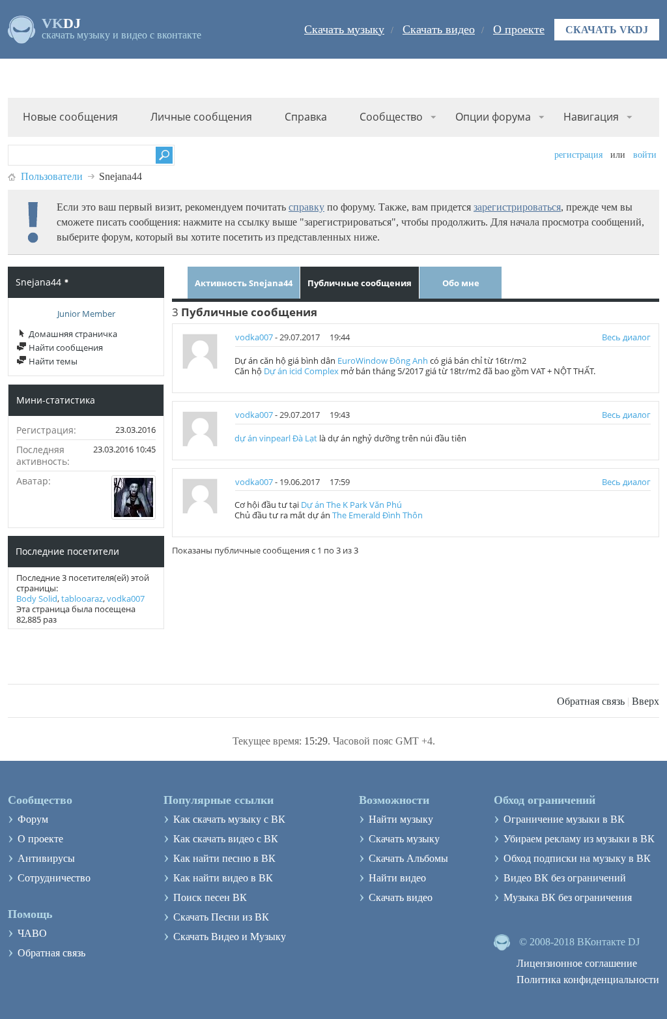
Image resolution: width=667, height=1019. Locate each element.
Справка (306, 117)
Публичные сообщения (359, 283)
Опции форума (493, 117)
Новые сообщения (70, 117)
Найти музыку (401, 819)
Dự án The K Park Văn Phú (351, 504)
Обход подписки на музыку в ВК (577, 858)
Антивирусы (46, 858)
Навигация (591, 117)
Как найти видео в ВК (223, 877)
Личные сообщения (201, 117)
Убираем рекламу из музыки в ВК (579, 838)
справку (306, 207)
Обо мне (460, 283)
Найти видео (397, 877)
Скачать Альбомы (408, 858)
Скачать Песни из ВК (221, 917)
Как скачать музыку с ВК (229, 819)
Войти (645, 155)
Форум (33, 819)
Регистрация (578, 155)
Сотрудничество (54, 877)
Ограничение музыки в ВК (564, 819)
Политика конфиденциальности (588, 979)
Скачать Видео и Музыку (229, 936)
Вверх (645, 701)
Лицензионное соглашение (577, 963)
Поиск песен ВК (210, 897)
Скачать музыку (344, 29)
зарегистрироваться (517, 207)
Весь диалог (626, 337)
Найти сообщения (65, 347)
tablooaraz (82, 598)
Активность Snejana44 (243, 283)
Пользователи (52, 176)
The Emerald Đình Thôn (377, 515)
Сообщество (391, 117)
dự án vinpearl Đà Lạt (275, 438)
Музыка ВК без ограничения (568, 897)
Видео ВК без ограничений (565, 877)
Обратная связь (591, 701)
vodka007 (126, 598)
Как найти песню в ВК (224, 858)
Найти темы (52, 361)
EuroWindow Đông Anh (382, 360)
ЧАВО (32, 933)
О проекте (519, 29)
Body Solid (36, 598)
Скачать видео (439, 29)
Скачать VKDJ (606, 29)
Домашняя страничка (72, 334)
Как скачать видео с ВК (225, 838)
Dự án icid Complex (301, 371)
